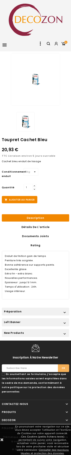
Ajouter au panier (20, 199)
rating (35, 245)
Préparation (13, 311)
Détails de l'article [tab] (35, 227)
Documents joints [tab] (35, 236)
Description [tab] (35, 218)
